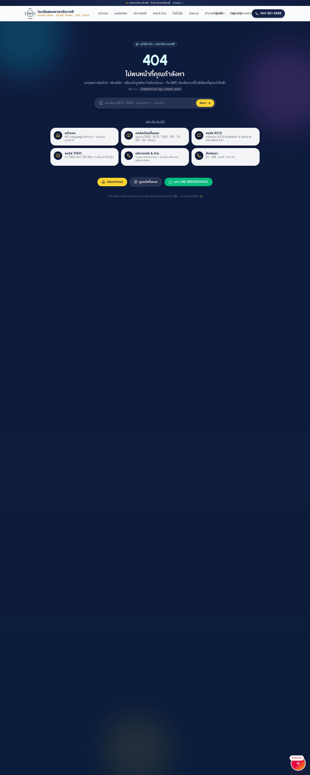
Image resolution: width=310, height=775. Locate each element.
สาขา (250, 13)
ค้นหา (203, 103)
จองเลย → (178, 3)
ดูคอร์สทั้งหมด (148, 182)
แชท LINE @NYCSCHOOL (191, 182)
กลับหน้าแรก (115, 182)
